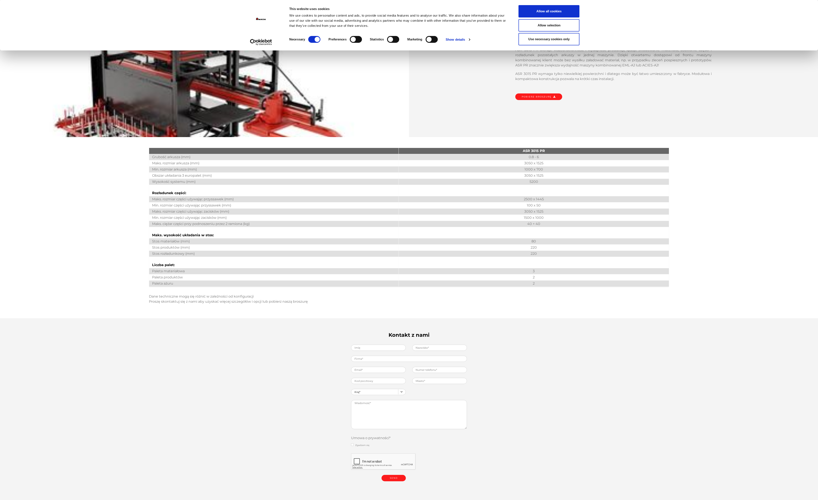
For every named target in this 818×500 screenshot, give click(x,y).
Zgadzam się (362, 445)
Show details (455, 39)
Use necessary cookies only (549, 39)
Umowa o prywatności (370, 438)
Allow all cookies (549, 11)
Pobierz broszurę (537, 96)
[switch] (356, 39)
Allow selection (549, 25)
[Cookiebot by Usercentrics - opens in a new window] (261, 42)
